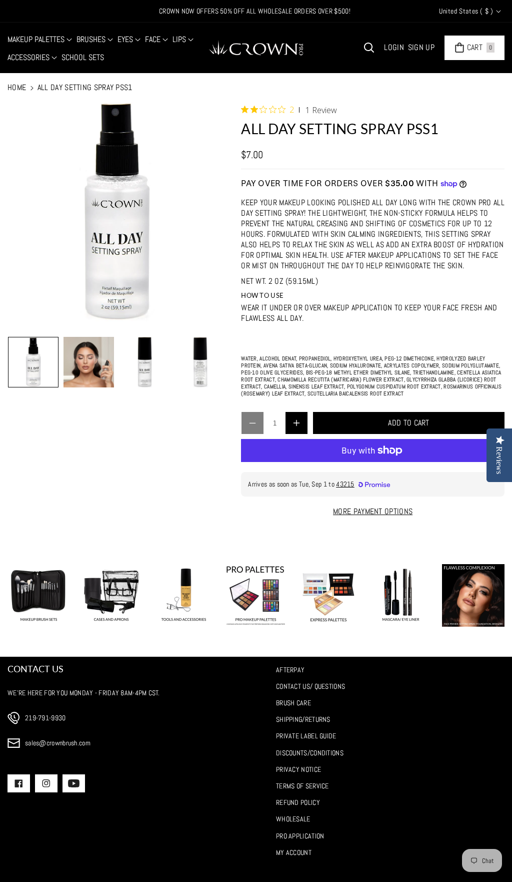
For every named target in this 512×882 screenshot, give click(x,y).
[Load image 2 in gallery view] (89, 362)
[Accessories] (183, 595)
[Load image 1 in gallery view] (33, 362)
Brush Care (293, 702)
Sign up (421, 47)
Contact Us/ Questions (310, 686)
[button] (40, 40)
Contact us (36, 668)
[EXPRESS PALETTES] (328, 595)
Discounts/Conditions (310, 752)
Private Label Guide (306, 735)
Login (394, 47)
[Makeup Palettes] (255, 595)
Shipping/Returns (303, 719)
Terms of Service (302, 785)
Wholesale (293, 818)
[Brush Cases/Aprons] (111, 595)
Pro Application (300, 835)
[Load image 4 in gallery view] (199, 362)
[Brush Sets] (39, 595)
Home (17, 87)
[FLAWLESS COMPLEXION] (473, 595)
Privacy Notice (298, 769)
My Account (294, 852)
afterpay (290, 669)
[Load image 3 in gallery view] (144, 362)
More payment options (372, 511)
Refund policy (298, 802)
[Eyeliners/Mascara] (401, 595)
